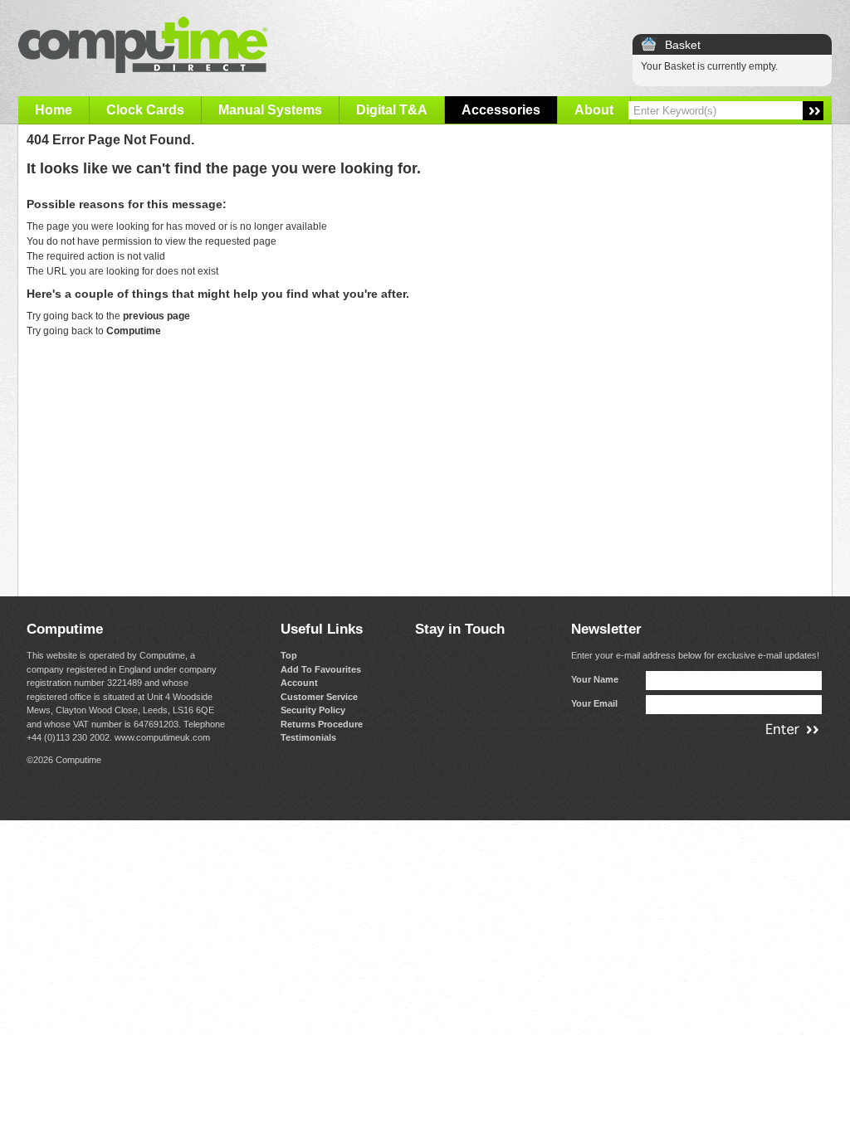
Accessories (501, 110)
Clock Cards (145, 110)
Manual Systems (270, 110)
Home (53, 110)
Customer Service (319, 697)
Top (289, 655)
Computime (133, 331)
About (593, 110)
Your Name (594, 679)
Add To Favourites (321, 669)
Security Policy (313, 710)
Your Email (594, 703)
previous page (156, 316)
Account (299, 683)
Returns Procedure (322, 724)
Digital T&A (391, 110)
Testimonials (308, 737)
